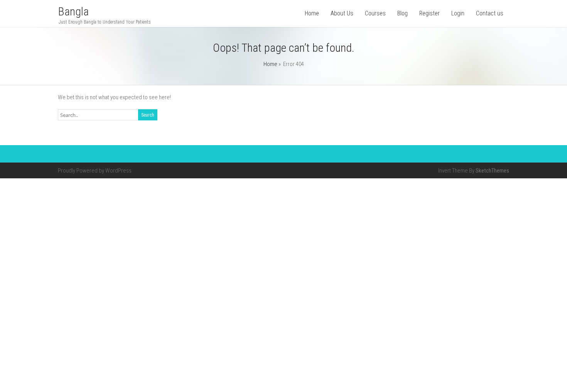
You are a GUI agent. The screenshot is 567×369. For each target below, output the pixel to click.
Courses (375, 13)
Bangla (73, 11)
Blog (402, 13)
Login (457, 13)
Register (429, 13)
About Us (342, 13)
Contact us (489, 13)
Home (312, 13)
